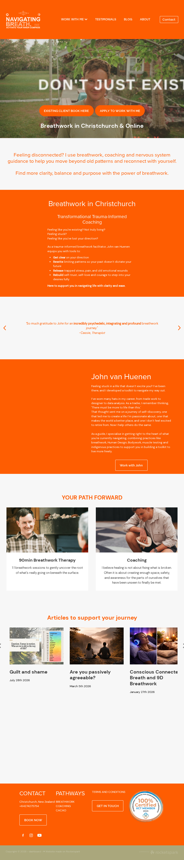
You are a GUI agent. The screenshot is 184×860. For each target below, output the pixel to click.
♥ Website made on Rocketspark (61, 851)
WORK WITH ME (73, 19)
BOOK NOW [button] (33, 820)
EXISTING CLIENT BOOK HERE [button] (66, 110)
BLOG (128, 19)
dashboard (35, 851)
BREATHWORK (65, 802)
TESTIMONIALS (105, 19)
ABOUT (145, 19)
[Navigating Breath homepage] (23, 19)
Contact (168, 19)
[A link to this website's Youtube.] (39, 835)
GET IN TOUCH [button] (108, 805)
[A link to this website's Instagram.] (31, 835)
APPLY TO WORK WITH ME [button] (120, 110)
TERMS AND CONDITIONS (108, 792)
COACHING (63, 806)
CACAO (61, 810)
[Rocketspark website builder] (158, 852)
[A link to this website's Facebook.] (23, 835)
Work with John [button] (131, 465)
